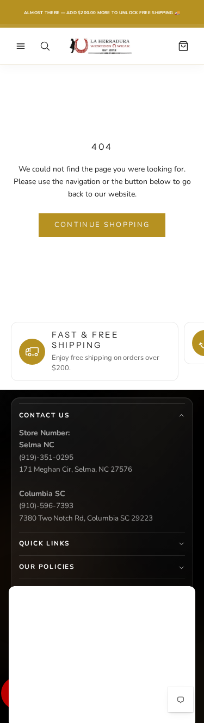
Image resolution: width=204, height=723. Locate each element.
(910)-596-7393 (46, 505)
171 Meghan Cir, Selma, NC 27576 (75, 469)
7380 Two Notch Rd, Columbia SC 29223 (86, 518)
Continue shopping (102, 225)
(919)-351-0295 (46, 457)
